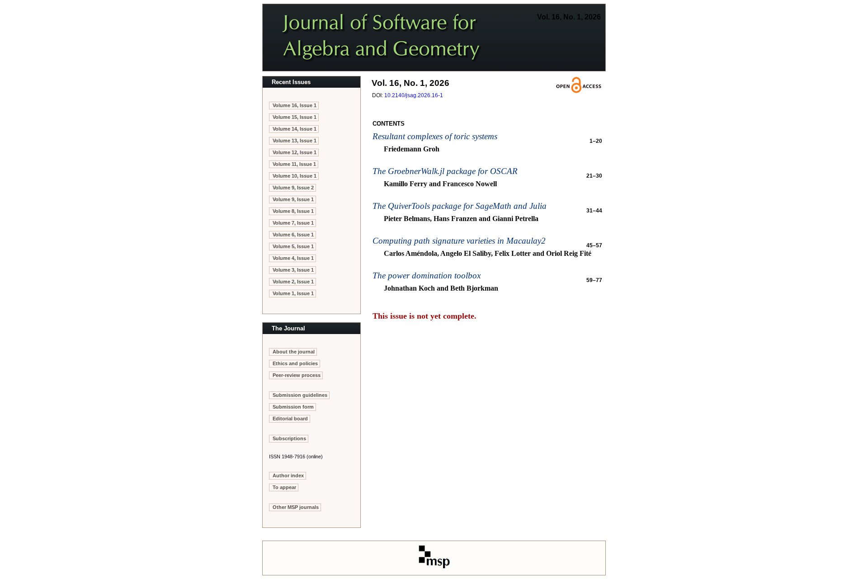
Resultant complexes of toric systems (435, 136)
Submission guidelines (300, 395)
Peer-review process (297, 375)
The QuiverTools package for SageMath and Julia (460, 206)
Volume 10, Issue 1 (294, 176)
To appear (284, 487)
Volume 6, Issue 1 (293, 234)
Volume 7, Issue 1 (293, 223)
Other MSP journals (296, 507)
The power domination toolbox (427, 275)
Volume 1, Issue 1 (293, 293)
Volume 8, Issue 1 (293, 211)
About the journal (294, 351)
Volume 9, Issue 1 (293, 199)
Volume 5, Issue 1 (293, 246)
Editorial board (290, 418)
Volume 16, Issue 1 (294, 105)
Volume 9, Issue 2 (293, 187)
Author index (288, 475)
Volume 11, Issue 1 (294, 164)
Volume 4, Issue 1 (293, 258)
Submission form (293, 407)
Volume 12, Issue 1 (294, 152)
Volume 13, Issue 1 (294, 140)
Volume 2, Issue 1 (293, 281)
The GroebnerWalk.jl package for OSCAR (445, 171)
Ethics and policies (295, 363)
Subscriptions (289, 438)
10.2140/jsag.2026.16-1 (413, 95)
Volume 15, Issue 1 (294, 117)
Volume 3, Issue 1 (293, 270)
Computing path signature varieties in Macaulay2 (459, 240)
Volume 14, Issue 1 (294, 129)
